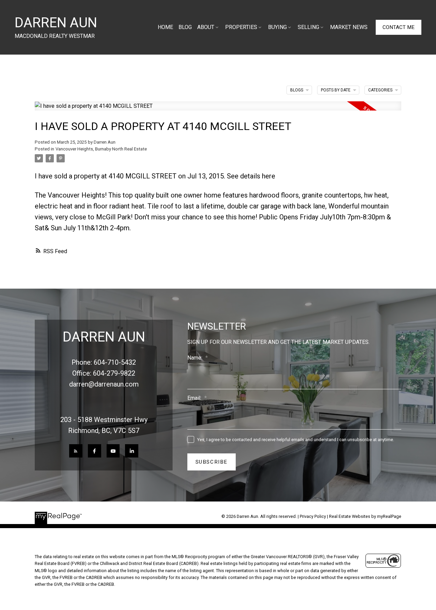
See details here (251, 176)
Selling (308, 27)
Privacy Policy (313, 516)
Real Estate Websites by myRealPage (365, 516)
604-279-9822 (114, 373)
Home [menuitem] (165, 27)
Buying (277, 27)
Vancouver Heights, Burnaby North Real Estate (101, 148)
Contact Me (399, 27)
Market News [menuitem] (349, 27)
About (205, 27)
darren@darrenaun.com (104, 384)
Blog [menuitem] (185, 27)
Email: (195, 398)
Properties (241, 27)
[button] (398, 27)
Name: (195, 357)
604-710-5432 (115, 362)
